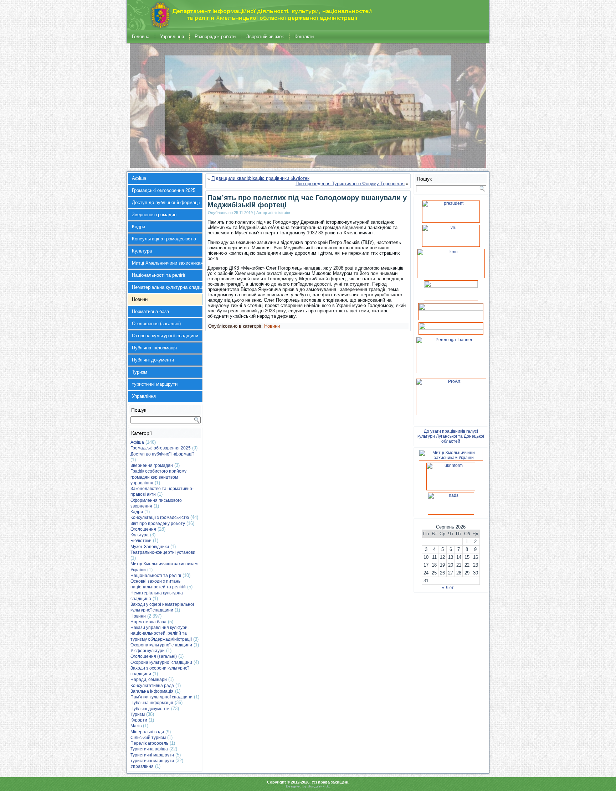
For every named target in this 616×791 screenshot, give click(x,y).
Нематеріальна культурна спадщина (167, 287)
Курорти (138, 720)
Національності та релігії (158, 275)
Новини (140, 299)
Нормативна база (150, 311)
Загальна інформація (152, 691)
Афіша (139, 178)
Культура (142, 251)
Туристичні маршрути (152, 755)
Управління (172, 36)
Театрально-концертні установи (162, 552)
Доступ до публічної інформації (166, 202)
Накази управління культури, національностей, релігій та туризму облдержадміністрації (161, 633)
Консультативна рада (152, 685)
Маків (136, 725)
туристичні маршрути (155, 384)
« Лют (448, 587)
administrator (279, 212)
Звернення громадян (154, 214)
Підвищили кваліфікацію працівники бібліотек (260, 178)
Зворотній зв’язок (265, 36)
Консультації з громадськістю (164, 238)
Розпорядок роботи (215, 36)
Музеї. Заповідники (149, 546)
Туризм (139, 372)
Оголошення (143, 529)
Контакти (304, 36)
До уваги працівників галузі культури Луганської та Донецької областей (450, 436)
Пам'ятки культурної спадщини (161, 696)
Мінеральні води (147, 731)
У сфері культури (147, 650)
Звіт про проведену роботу (157, 523)
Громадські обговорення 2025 (163, 190)
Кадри (138, 226)
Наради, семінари (148, 679)
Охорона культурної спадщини (165, 335)
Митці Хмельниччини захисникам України (167, 263)
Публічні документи (153, 360)
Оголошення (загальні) (156, 323)
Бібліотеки (141, 540)
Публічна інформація (154, 347)
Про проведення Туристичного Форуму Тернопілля (350, 183)
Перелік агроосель (149, 743)
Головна (140, 36)
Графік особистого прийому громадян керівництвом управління (158, 477)
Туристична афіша (149, 748)
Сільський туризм (148, 737)
